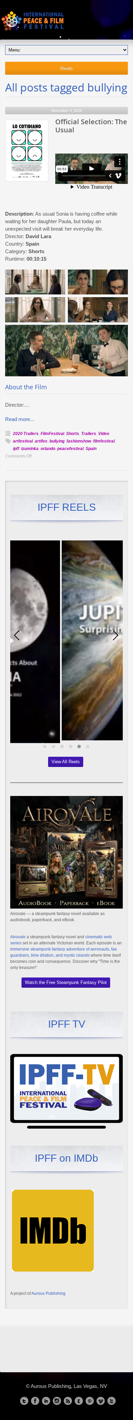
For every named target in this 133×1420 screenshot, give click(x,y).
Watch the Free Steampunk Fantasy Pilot (66, 982)
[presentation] (17, 635)
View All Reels (65, 761)
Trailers (88, 433)
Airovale (18, 936)
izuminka (30, 448)
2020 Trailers (26, 433)
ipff (16, 448)
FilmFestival (52, 433)
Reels (66, 68)
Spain (91, 448)
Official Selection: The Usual (91, 125)
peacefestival (70, 448)
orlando (48, 448)
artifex (41, 441)
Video (103, 433)
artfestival (23, 441)
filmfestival (104, 441)
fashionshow (78, 441)
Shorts (72, 433)
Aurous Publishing (48, 1293)
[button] (45, 746)
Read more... (19, 419)
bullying (56, 441)
